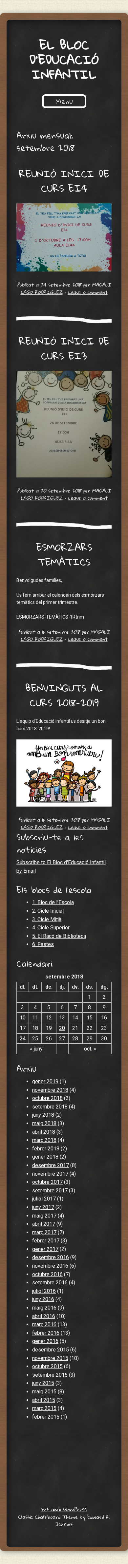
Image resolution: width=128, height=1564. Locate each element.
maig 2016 (44, 1308)
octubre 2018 (47, 1098)
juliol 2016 (44, 1291)
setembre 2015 (50, 1375)
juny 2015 (43, 1383)
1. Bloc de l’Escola (53, 902)
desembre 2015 (50, 1350)
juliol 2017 (44, 1199)
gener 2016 (45, 1341)
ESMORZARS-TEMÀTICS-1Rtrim (50, 617)
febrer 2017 (45, 1241)
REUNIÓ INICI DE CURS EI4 (64, 181)
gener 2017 (45, 1249)
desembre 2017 (50, 1165)
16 (104, 1018)
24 (23, 1038)
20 (62, 1028)
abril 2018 (43, 1132)
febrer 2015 (45, 1417)
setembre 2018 (50, 1107)
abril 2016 (43, 1316)
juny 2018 (43, 1115)
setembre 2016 (50, 1282)
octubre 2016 (47, 1274)
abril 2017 (43, 1224)
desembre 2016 (50, 1257)
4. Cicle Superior (51, 927)
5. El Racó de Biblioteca (59, 936)
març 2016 (44, 1324)
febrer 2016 (45, 1333)
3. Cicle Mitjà (46, 919)
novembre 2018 (50, 1090)
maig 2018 (44, 1123)
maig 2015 (44, 1391)
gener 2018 (45, 1157)
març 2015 (44, 1408)
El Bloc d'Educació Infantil (64, 59)
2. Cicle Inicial (48, 911)
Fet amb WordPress (64, 1509)
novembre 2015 (50, 1358)
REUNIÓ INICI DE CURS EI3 (64, 348)
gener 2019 (45, 1081)
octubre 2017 (47, 1182)
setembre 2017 (50, 1190)
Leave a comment (88, 292)
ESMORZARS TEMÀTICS (64, 554)
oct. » (90, 1049)
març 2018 (44, 1140)
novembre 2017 (50, 1174)
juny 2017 (43, 1207)
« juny (36, 1049)
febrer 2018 (45, 1148)
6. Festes (43, 944)
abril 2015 (43, 1400)
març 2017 (44, 1232)
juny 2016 (43, 1299)
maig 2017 (44, 1216)
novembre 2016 (50, 1266)
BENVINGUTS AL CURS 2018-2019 (64, 695)
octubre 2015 (47, 1366)
